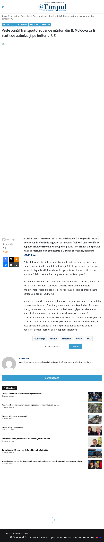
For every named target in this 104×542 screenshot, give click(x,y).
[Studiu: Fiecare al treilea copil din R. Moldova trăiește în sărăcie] (95, 453)
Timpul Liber (88, 537)
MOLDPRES (29, 254)
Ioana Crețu (24, 358)
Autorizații (40, 338)
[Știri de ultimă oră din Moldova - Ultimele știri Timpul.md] (52, 6)
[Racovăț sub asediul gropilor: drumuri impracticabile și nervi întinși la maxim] (95, 408)
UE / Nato (45, 24)
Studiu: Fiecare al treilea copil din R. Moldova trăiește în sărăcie (25, 450)
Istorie (59, 537)
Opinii (52, 537)
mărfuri (54, 338)
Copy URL (75, 346)
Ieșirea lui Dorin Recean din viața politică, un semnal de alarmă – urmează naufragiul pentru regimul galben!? (42, 461)
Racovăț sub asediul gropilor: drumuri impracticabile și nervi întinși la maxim (30, 405)
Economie (22, 24)
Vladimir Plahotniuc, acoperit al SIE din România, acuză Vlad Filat (26, 439)
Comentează (52, 378)
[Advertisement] (52, 491)
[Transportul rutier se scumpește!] (95, 419)
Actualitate (16, 16)
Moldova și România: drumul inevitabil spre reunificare (22, 393)
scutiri (79, 338)
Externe (67, 537)
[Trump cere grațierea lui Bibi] (95, 430)
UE (89, 338)
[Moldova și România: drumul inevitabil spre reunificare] (95, 397)
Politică (44, 537)
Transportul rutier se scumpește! (14, 416)
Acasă (6, 16)
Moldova (34, 24)
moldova (67, 338)
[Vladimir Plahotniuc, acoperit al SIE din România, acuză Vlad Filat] (95, 442)
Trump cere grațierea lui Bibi (12, 427)
